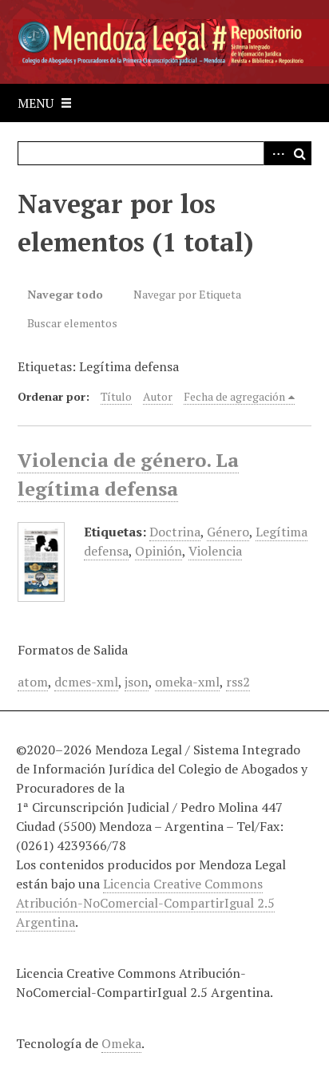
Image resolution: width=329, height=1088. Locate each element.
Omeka (121, 1043)
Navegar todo (65, 294)
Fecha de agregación (234, 396)
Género (228, 531)
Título (116, 396)
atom (33, 681)
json (137, 681)
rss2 (238, 681)
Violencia (215, 551)
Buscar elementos (72, 322)
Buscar (299, 153)
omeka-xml (187, 681)
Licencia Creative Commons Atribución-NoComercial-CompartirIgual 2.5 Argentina (145, 903)
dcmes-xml (86, 681)
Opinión (158, 551)
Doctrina (174, 531)
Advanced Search (275, 153)
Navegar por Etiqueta (187, 294)
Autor (157, 396)
